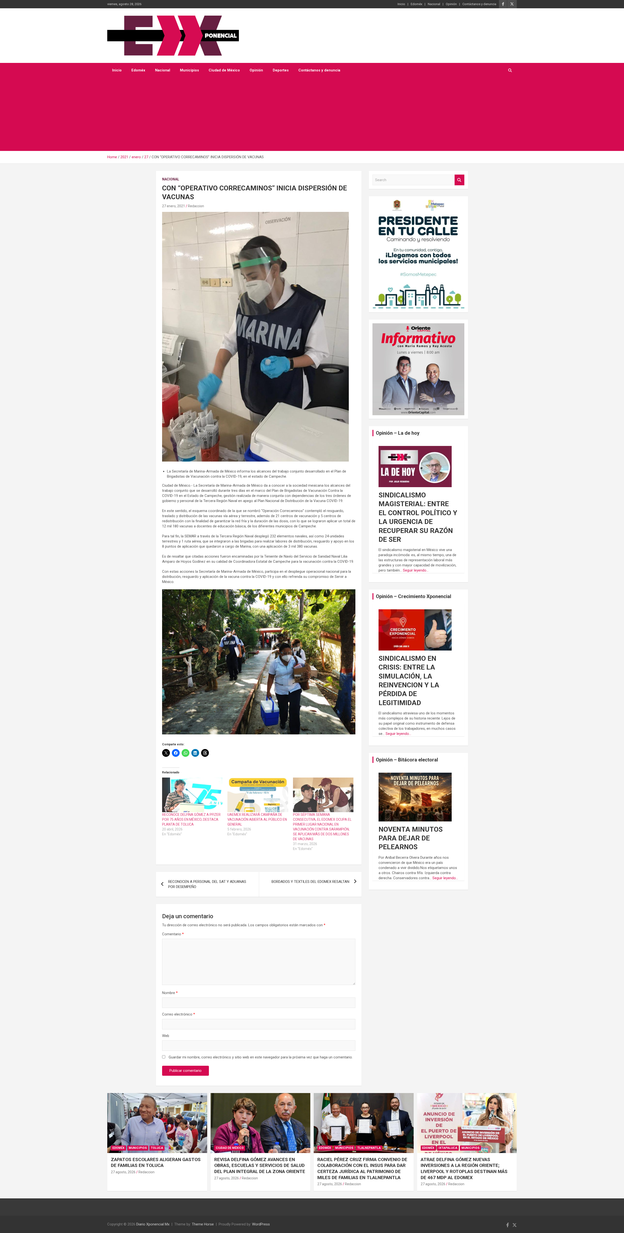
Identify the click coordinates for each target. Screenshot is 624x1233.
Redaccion (196, 206)
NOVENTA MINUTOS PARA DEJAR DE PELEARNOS (411, 838)
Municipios (189, 70)
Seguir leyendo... (416, 570)
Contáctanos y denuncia (479, 4)
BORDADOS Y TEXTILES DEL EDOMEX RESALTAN (310, 881)
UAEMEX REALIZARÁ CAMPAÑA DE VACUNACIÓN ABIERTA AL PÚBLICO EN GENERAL (257, 819)
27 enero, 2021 (173, 206)
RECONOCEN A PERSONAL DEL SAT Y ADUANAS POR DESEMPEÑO (207, 884)
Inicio (401, 4)
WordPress (261, 1224)
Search (459, 180)
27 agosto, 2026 (123, 1172)
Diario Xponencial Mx (152, 1224)
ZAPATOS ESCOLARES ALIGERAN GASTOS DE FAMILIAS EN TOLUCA (156, 1162)
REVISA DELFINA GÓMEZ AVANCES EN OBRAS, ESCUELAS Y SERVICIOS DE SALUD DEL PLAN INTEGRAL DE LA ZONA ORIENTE (259, 1165)
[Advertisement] (305, 114)
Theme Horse (203, 1224)
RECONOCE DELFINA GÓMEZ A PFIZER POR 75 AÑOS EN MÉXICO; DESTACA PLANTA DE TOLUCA (191, 819)
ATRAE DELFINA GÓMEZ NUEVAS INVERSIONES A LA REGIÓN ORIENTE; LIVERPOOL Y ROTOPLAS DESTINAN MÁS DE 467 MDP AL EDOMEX (464, 1168)
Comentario (173, 934)
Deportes (281, 70)
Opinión (451, 4)
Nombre (170, 993)
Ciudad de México (224, 70)
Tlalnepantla (369, 1148)
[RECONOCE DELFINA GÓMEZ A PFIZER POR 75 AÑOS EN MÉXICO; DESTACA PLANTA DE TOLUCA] (192, 795)
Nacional (434, 4)
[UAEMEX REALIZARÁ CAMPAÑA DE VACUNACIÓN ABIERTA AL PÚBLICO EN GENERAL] (257, 795)
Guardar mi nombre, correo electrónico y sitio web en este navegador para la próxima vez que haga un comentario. (261, 1057)
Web (165, 1036)
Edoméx (416, 4)
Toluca (157, 1148)
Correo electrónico (178, 1014)
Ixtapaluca (448, 1148)
